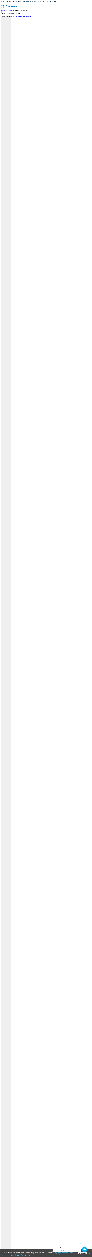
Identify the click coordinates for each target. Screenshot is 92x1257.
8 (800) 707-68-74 (15, 16)
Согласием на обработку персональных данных (19, 1254)
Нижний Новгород (6, 10)
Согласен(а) (82, 1253)
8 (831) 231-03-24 (26, 16)
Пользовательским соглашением (41, 1254)
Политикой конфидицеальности (59, 1254)
